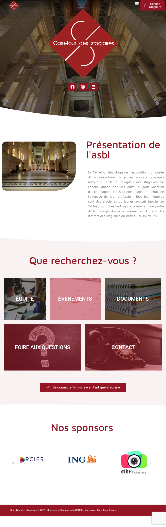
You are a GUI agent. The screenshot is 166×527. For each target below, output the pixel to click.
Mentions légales (107, 510)
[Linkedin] (93, 87)
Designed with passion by (61, 510)
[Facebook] (72, 87)
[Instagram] (83, 87)
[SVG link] (14, 5)
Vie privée (90, 510)
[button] (136, 3)
